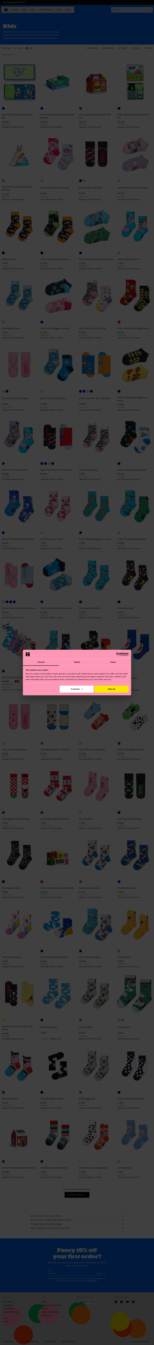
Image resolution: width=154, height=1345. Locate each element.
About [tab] (113, 662)
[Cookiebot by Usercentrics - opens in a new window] (117, 654)
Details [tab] (77, 662)
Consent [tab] (41, 662)
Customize (75, 689)
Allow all (111, 689)
